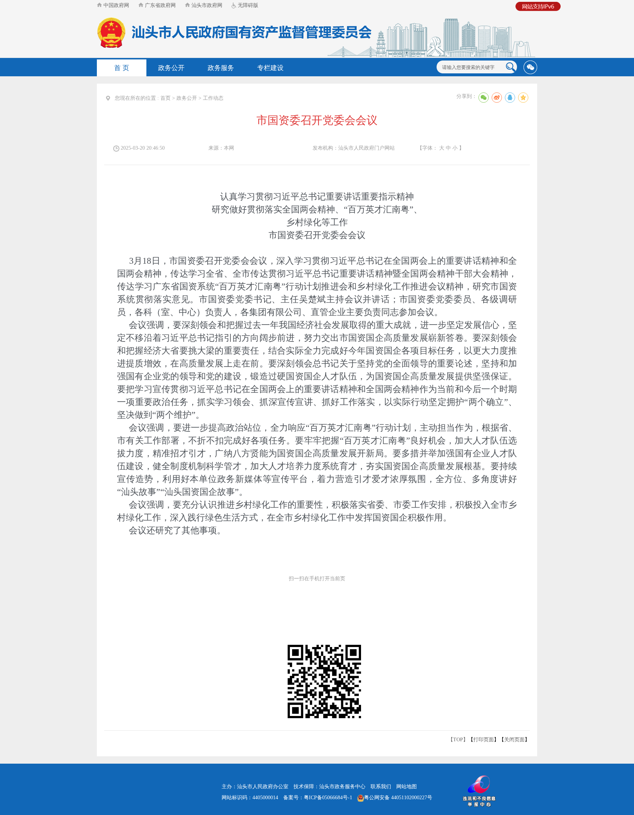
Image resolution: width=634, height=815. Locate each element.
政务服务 (221, 68)
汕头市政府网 (206, 5)
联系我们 (381, 786)
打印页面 (483, 739)
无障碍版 (247, 5)
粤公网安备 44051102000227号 (398, 797)
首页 (165, 98)
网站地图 (406, 786)
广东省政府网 (159, 5)
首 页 (121, 68)
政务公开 (171, 68)
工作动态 (213, 98)
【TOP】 (458, 739)
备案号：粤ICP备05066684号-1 (317, 797)
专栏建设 (270, 68)
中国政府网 (115, 5)
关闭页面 (514, 739)
